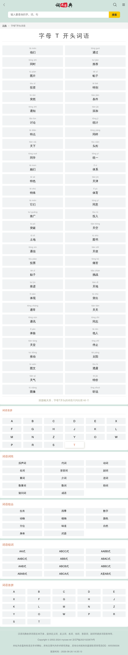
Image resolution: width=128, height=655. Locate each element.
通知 (33, 109)
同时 (33, 62)
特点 (32, 132)
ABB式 (64, 558)
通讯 (32, 319)
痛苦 (95, 261)
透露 (95, 366)
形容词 (64, 470)
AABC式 (22, 558)
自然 (105, 526)
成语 (64, 493)
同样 (95, 132)
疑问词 (22, 493)
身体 (22, 533)
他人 (95, 331)
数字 (105, 511)
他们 (32, 50)
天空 (95, 226)
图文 (33, 366)
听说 (95, 389)
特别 (95, 85)
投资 (33, 85)
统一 (95, 155)
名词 (22, 470)
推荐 (95, 62)
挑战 (95, 272)
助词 (105, 485)
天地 (95, 284)
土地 (33, 237)
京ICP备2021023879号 (83, 639)
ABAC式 (105, 558)
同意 (95, 202)
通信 (33, 249)
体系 (95, 167)
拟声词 (22, 463)
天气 (33, 378)
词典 (4, 25)
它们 (32, 202)
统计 (95, 120)
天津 (95, 179)
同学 (32, 155)
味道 (64, 526)
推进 (33, 284)
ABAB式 (22, 573)
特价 (95, 378)
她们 (32, 167)
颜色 (105, 518)
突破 (33, 226)
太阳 (95, 354)
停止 (95, 343)
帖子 (95, 74)
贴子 (33, 272)
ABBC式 (106, 566)
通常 (32, 308)
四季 (64, 511)
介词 (64, 478)
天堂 (32, 343)
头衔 (95, 144)
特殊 (33, 191)
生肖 (22, 511)
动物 (22, 518)
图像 (33, 389)
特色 (33, 179)
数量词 (22, 485)
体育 (95, 191)
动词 (105, 463)
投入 (95, 214)
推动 (33, 354)
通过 (95, 50)
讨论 (32, 120)
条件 (95, 97)
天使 (95, 249)
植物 (64, 518)
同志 (95, 319)
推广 (32, 214)
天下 (32, 144)
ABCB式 (64, 566)
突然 (33, 97)
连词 (105, 478)
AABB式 (105, 551)
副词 (105, 470)
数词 (64, 485)
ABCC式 (64, 551)
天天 (95, 308)
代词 (64, 463)
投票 (33, 261)
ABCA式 (64, 573)
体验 (33, 331)
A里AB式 (106, 573)
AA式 (22, 551)
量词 (22, 478)
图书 (95, 237)
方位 (22, 526)
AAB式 (22, 566)
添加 (95, 109)
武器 (64, 533)
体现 (33, 296)
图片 (32, 74)
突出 (95, 296)
